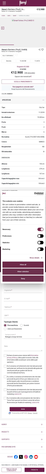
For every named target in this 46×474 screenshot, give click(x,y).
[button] (7, 41)
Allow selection (23, 271)
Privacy (30, 413)
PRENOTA (34, 470)
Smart (14, 15)
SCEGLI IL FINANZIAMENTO (23, 81)
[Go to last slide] (2, 28)
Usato (9, 15)
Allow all (23, 265)
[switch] (40, 236)
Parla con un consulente (11, 469)
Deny (23, 278)
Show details (34, 258)
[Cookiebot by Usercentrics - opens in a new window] (34, 193)
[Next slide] (43, 28)
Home (3, 15)
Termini (35, 413)
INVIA (23, 409)
